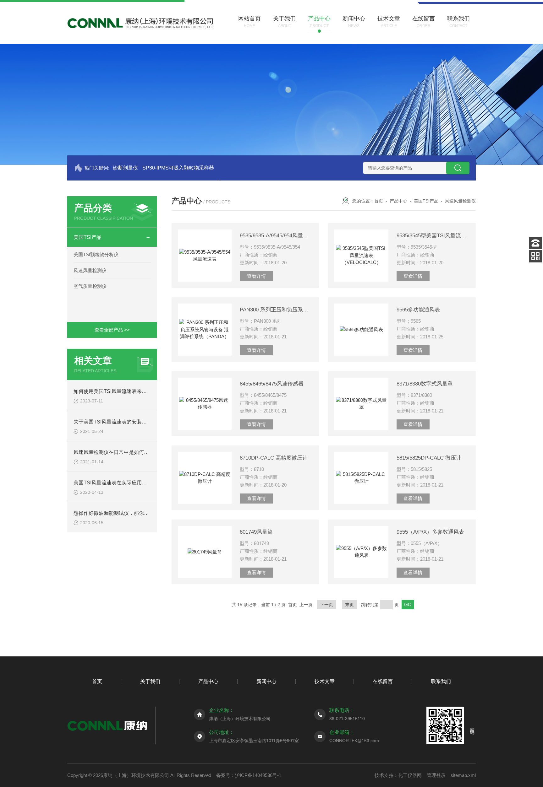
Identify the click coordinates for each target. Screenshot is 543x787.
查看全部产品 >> (112, 329)
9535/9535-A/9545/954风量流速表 (276, 236)
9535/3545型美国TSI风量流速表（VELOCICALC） (433, 236)
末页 (349, 604)
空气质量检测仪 (90, 286)
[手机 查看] (535, 256)
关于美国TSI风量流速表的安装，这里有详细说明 (128, 421)
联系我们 (441, 681)
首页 (378, 200)
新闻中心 (266, 681)
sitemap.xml (463, 775)
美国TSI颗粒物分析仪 (96, 254)
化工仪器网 (410, 775)
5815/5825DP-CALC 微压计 (429, 458)
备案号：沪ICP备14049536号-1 (248, 775)
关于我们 (150, 681)
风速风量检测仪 (90, 270)
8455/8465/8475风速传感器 (272, 384)
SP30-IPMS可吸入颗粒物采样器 (178, 167)
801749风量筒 (256, 532)
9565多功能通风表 (418, 310)
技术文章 (325, 681)
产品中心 (398, 200)
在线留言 (383, 681)
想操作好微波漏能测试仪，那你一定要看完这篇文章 (131, 513)
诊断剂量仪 (125, 167)
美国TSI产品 (87, 237)
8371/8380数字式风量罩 (425, 384)
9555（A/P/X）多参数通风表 (430, 532)
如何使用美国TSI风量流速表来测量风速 (118, 391)
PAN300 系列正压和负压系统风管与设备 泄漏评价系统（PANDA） (276, 310)
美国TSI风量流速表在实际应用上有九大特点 (123, 482)
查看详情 (256, 276)
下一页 (326, 604)
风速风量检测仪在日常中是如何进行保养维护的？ (129, 452)
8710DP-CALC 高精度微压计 (274, 458)
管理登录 (436, 775)
